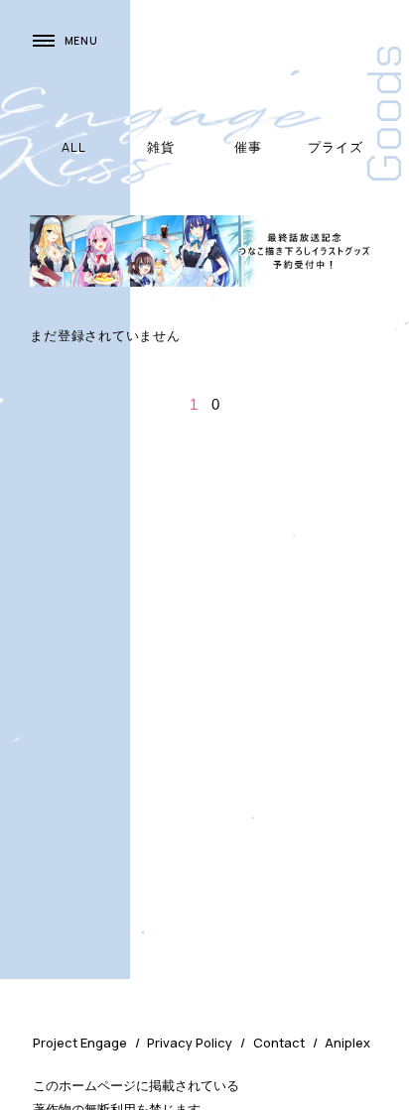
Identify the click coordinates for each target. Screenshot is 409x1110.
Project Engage (80, 1042)
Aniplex (347, 1042)
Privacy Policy (189, 1042)
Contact (279, 1042)
